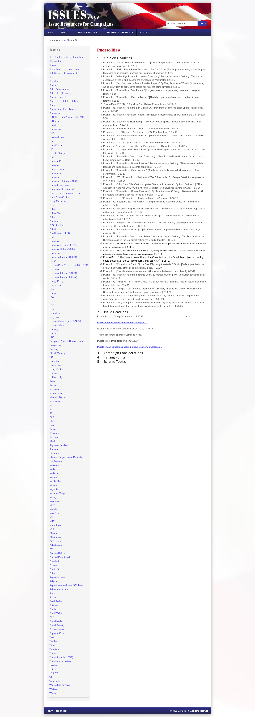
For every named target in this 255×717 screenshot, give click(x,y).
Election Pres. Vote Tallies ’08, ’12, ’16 (68, 265)
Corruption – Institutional (61, 189)
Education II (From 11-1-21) (63, 257)
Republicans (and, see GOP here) (66, 585)
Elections (54, 269)
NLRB (52, 521)
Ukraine (53, 665)
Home (50, 32)
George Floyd (56, 345)
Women (53, 693)
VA (50, 677)
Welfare (53, 689)
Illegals (53, 381)
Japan (52, 429)
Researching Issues (88, 32)
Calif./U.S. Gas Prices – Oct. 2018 (66, 117)
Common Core (56, 161)
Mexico (53, 477)
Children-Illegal (56, 137)
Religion (53, 581)
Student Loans (56, 629)
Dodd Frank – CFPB (59, 233)
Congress (54, 165)
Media (52, 469)
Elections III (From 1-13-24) (63, 277)
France (52, 333)
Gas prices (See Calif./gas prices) (66, 341)
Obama (53, 533)
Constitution (55, 173)
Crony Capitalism (58, 201)
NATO (52, 505)
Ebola (52, 237)
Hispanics (54, 373)
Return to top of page (57, 711)
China (52, 141)
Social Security (57, 625)
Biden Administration (59, 89)
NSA (51, 529)
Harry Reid (54, 361)
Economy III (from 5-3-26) (62, 249)
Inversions (54, 401)
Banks (52, 85)
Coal (51, 157)
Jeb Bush (54, 437)
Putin (52, 573)
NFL (51, 517)
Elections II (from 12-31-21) (63, 273)
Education (54, 253)
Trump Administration (60, 661)
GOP (51, 357)
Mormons (54, 501)
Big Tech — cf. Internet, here (64, 101)
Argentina (54, 81)
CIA (51, 149)
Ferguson (54, 317)
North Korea (55, 525)
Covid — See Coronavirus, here (65, 193)
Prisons (53, 565)
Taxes (52, 637)
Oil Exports (55, 541)
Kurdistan (54, 449)
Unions (52, 669)
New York (54, 513)
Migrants (53, 489)
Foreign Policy (56, 325)
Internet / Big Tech (58, 397)
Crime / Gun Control (59, 197)
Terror (52, 645)
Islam (52, 421)
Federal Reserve (57, 313)
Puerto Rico (55, 569)
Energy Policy (56, 281)
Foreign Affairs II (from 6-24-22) (65, 321)
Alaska (52, 65)
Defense (53, 217)
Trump (52, 653)
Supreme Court (57, 633)
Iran (51, 405)
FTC (51, 337)
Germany (54, 349)
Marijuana (54, 465)
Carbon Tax (55, 129)
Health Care (55, 365)
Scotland (53, 609)
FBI (51, 301)
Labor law (54, 453)
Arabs (52, 77)
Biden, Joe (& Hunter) (60, 93)
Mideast (53, 485)
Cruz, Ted (54, 205)
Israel (52, 425)
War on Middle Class (59, 685)
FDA (51, 309)
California (54, 121)
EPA (51, 289)
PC (51, 549)
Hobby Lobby (56, 377)
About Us (66, 32)
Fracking (53, 329)
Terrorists (54, 649)
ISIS (51, 417)
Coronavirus (55, 177)
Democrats (54, 221)
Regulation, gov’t (57, 577)
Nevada (53, 509)
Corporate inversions (59, 185)
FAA (51, 297)
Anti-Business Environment (63, 73)
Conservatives (56, 169)
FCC (51, 305)
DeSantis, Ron (56, 225)
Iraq (51, 409)
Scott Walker (55, 613)
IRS (51, 413)
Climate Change (57, 153)
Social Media (55, 621)
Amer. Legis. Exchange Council (65, 69)
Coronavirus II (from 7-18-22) (63, 181)
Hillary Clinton (56, 369)
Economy (54, 241)
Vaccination (55, 681)
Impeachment (56, 393)
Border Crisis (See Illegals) (62, 109)
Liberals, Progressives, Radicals (65, 457)
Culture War (55, 213)
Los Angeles (55, 461)
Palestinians (55, 545)
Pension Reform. (57, 553)
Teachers (54, 641)
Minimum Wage (57, 493)
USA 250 (53, 673)
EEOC (52, 261)
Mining (52, 497)
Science (53, 605)
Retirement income (58, 589)
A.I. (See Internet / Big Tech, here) (66, 57)
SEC (51, 617)
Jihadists (53, 441)
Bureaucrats (55, 113)
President (54, 561)
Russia (52, 597)
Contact (145, 32)
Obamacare (55, 537)
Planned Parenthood (59, 557)
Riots (52, 593)
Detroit (52, 229)
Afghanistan (55, 61)
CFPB (52, 133)
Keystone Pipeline (58, 445)
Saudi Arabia (55, 601)
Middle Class (55, 481)
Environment (55, 285)
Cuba (52, 209)
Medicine (53, 473)
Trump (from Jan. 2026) (61, 657)
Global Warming (57, 353)
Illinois (52, 385)
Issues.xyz (85, 14)
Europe (53, 293)
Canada (53, 125)
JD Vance (54, 433)
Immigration (55, 389)
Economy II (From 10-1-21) (62, 245)
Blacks (52, 105)
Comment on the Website (119, 32)
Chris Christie (56, 145)
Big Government (57, 97)
